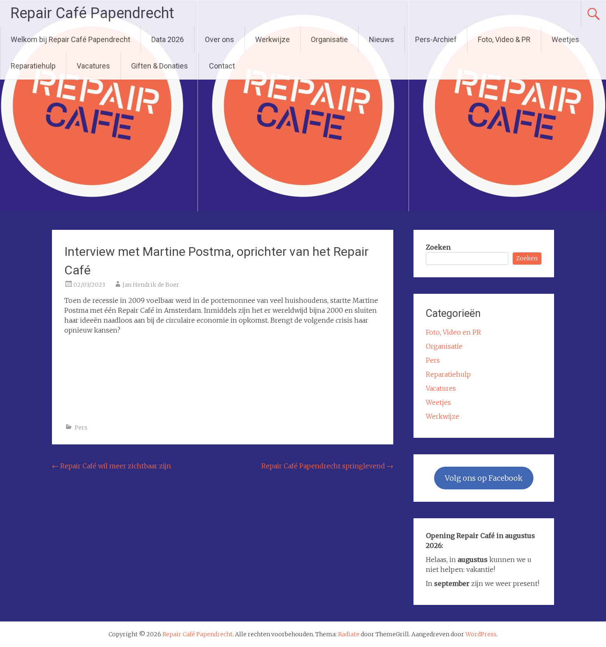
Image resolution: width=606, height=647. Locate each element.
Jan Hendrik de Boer (150, 284)
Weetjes (565, 39)
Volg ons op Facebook (484, 478)
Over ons (219, 39)
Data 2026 (167, 39)
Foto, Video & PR (504, 39)
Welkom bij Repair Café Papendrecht (70, 39)
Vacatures (93, 65)
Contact (222, 65)
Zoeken (438, 247)
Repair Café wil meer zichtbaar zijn (111, 466)
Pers (81, 427)
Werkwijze (272, 39)
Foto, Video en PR (453, 332)
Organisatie (329, 39)
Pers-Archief (436, 39)
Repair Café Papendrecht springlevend (327, 466)
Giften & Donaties (159, 65)
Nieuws (381, 39)
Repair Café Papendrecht (92, 13)
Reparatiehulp (33, 65)
